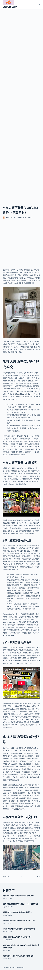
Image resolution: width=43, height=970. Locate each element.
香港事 (30, 217)
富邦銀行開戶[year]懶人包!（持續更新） (17, 937)
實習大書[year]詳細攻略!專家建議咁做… (17, 912)
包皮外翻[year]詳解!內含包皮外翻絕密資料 (18, 956)
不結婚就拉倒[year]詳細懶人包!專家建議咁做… (19, 929)
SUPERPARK (10, 6)
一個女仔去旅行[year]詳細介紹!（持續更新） (19, 896)
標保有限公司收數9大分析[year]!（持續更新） (19, 920)
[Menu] (39, 4)
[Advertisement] (21, 105)
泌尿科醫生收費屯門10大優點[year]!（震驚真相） (21, 904)
